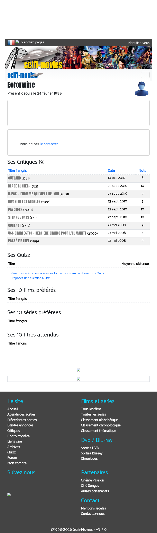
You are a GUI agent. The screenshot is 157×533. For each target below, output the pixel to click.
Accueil (12, 409)
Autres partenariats (95, 491)
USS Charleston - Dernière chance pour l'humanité (47, 233)
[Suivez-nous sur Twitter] (21, 486)
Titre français (17, 171)
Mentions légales (93, 509)
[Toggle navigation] (145, 75)
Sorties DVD (90, 448)
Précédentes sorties (22, 420)
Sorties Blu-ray (91, 453)
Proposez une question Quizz (30, 278)
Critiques (13, 431)
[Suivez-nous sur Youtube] (31, 486)
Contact (14, 225)
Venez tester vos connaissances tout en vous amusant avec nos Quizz (57, 273)
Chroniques (89, 459)
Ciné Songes (90, 486)
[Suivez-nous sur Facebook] (11, 486)
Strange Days (18, 217)
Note (142, 171)
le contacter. (49, 144)
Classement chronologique (101, 425)
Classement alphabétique (100, 420)
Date (111, 171)
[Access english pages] (30, 42)
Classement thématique (98, 431)
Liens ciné (14, 442)
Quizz (11, 452)
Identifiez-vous (138, 43)
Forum (12, 458)
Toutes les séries (93, 415)
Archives (13, 447)
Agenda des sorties (21, 415)
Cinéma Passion (92, 480)
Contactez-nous (93, 514)
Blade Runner (18, 186)
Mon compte (17, 463)
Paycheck (15, 209)
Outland (14, 178)
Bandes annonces (20, 425)
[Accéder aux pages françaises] (11, 42)
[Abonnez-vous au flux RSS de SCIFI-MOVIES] (41, 486)
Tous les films (91, 409)
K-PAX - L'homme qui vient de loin (33, 193)
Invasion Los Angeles (24, 201)
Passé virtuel (18, 241)
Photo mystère (18, 436)
